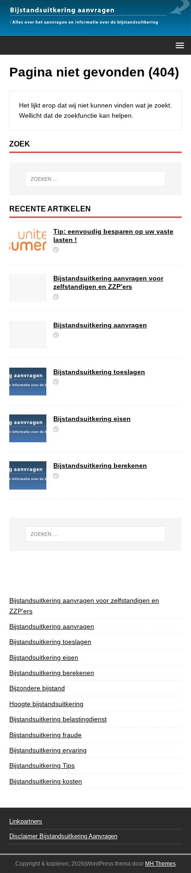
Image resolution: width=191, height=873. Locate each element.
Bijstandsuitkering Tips (42, 765)
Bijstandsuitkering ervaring (48, 750)
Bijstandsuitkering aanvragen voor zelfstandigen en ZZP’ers (84, 605)
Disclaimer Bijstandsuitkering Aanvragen (63, 836)
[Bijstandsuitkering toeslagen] (27, 390)
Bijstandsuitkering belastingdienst (58, 719)
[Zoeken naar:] (95, 179)
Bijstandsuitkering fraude (45, 735)
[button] (178, 44)
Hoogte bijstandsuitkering (46, 703)
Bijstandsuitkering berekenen (100, 465)
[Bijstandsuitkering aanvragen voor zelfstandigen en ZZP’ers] (27, 296)
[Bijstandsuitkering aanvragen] (27, 343)
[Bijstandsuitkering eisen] (27, 437)
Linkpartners (25, 821)
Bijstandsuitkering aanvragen (100, 325)
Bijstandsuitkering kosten (45, 781)
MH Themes (160, 863)
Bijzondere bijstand (37, 688)
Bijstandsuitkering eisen (92, 418)
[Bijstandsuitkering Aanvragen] (95, 30)
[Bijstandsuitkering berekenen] (27, 484)
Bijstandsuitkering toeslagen (99, 372)
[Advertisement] (100, 571)
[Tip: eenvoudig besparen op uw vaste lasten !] (27, 250)
